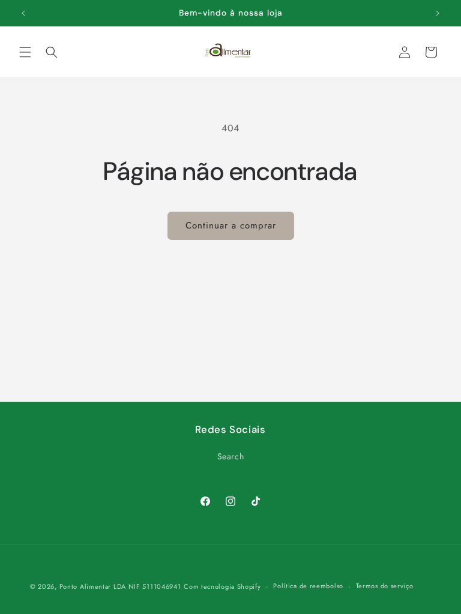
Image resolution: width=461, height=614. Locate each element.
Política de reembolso (308, 586)
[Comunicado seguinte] (437, 13)
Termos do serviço (385, 586)
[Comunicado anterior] (23, 13)
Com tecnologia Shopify (222, 586)
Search (230, 456)
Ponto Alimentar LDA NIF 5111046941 (120, 586)
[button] (25, 52)
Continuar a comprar (230, 225)
